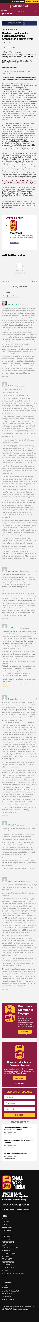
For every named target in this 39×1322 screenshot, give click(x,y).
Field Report (7, 1265)
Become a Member (32, 1)
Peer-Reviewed (8, 1262)
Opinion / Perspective (10, 1248)
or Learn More (24, 1035)
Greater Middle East (10, 1291)
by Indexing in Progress (10, 1132)
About (4, 1219)
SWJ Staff (16, 232)
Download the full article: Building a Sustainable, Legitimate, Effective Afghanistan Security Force (19, 79)
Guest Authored (9, 1253)
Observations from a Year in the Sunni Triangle (18, 1141)
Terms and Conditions (20, 1310)
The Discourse (8, 1256)
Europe (5, 1288)
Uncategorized (9, 29)
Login (35, 281)
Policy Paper (7, 1259)
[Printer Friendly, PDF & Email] (11, 52)
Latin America (7, 1297)
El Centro (6, 1239)
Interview (6, 1251)
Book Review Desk (9, 1268)
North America (8, 1299)
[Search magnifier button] (35, 11)
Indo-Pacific (7, 1294)
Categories (7, 1236)
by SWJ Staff (6, 42)
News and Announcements (13, 1273)
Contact (5, 1224)
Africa (4, 1285)
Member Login (19, 1)
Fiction (5, 1270)
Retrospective (8, 1242)
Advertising (7, 1230)
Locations (6, 1282)
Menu (5, 11)
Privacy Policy (7, 1310)
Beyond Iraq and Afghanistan (15, 1153)
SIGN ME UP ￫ (19, 1078)
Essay (4, 1245)
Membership (7, 1227)
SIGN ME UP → (25, 1032)
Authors (5, 1222)
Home (4, 1216)
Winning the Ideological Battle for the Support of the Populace (18, 1128)
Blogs (4, 1276)
